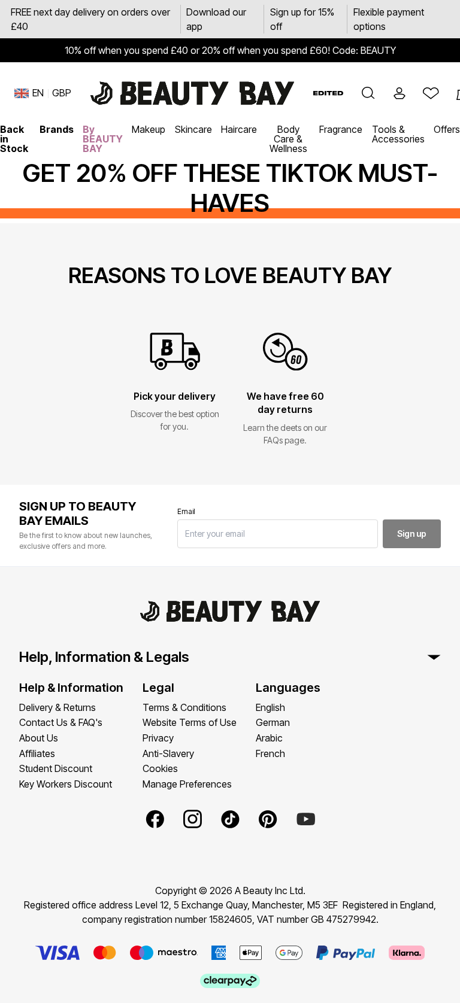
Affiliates (37, 753)
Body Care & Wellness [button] (288, 138)
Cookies (160, 768)
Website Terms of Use (190, 722)
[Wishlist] (430, 93)
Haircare (239, 129)
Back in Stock (14, 138)
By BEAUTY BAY (103, 138)
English (270, 707)
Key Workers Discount (65, 784)
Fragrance (340, 129)
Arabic (269, 738)
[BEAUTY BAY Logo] (192, 93)
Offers (447, 129)
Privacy (158, 738)
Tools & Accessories (398, 134)
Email (186, 511)
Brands (57, 129)
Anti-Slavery (168, 753)
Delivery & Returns (57, 707)
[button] (368, 93)
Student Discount (55, 768)
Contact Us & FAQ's (60, 722)
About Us (38, 738)
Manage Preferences (187, 784)
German (273, 722)
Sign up (411, 533)
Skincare (193, 129)
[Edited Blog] (328, 93)
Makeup (148, 129)
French (270, 753)
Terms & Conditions (184, 707)
